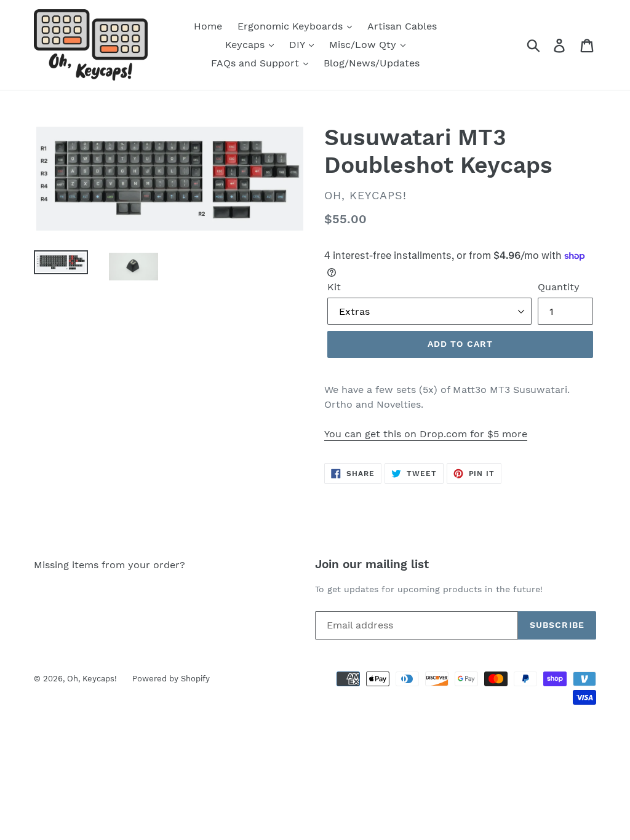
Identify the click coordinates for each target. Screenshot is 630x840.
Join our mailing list (372, 564)
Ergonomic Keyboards (291, 26)
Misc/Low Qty (364, 44)
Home (208, 26)
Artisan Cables (402, 26)
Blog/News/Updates (372, 63)
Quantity (559, 287)
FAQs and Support (256, 63)
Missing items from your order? (109, 565)
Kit (334, 287)
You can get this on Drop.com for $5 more (425, 434)
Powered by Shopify (171, 678)
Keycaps (246, 44)
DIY (298, 44)
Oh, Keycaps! (92, 678)
